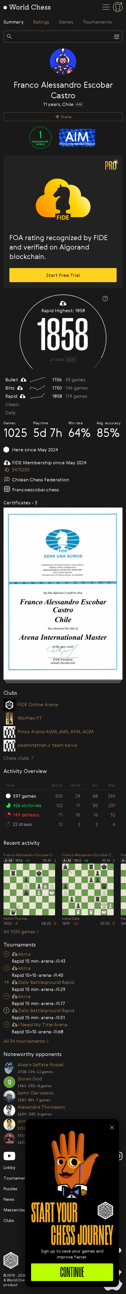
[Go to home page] (27, 7)
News (9, 1199)
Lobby (9, 1167)
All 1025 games (19, 931)
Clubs (9, 1220)
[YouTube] (9, 1156)
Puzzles (10, 1188)
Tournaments (17, 1178)
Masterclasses (17, 1209)
